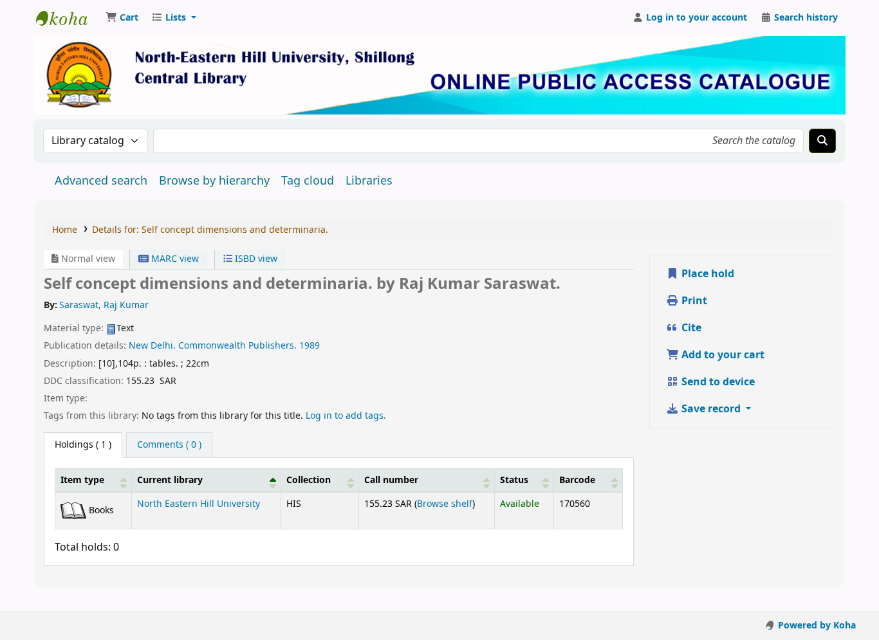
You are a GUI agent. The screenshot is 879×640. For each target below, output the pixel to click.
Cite (690, 328)
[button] (121, 18)
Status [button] (514, 480)
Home (64, 230)
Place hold (706, 274)
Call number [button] (391, 480)
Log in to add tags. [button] (346, 416)
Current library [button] (170, 480)
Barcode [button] (577, 480)
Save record (711, 409)
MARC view (174, 259)
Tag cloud (307, 180)
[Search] (822, 141)
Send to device (717, 382)
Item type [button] (82, 480)
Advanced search (101, 180)
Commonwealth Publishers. (237, 345)
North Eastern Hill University (198, 504)
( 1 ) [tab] (83, 445)
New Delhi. (152, 345)
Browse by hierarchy (214, 180)
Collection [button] (308, 480)
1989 (309, 345)
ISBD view (254, 259)
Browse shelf (444, 504)
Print (693, 301)
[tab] (169, 445)
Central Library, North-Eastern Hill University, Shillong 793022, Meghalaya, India (68, 18)
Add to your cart (721, 355)
